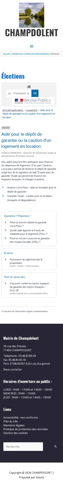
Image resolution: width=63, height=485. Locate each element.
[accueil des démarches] (29, 86)
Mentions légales (14, 425)
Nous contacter (12, 369)
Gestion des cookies (15, 433)
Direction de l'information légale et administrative (25, 311)
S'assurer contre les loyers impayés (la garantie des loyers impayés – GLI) (29, 287)
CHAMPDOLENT (31, 32)
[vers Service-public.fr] (33, 101)
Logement (32, 110)
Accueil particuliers (13, 110)
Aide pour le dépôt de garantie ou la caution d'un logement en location (29, 114)
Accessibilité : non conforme (20, 417)
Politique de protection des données (25, 429)
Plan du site (10, 421)
